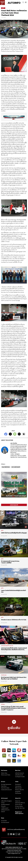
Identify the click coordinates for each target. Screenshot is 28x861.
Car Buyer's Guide (20, 776)
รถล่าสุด (3, 704)
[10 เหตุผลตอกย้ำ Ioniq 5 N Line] (14, 548)
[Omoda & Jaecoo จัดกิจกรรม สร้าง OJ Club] (14, 606)
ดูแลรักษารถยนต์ (5, 804)
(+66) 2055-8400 (18, 852)
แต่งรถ (3, 803)
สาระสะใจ (3, 806)
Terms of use (18, 804)
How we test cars (19, 808)
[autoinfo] (2, 2)
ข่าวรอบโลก (4, 820)
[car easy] (24, 755)
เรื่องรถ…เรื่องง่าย (19, 790)
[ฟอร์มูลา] (19, 750)
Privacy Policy (19, 806)
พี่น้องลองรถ (18, 788)
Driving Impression (6, 784)
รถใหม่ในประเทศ (19, 775)
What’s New (4, 773)
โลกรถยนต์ (18, 784)
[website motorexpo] (14, 750)
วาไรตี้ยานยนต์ (4, 808)
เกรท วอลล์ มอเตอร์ (16, 467)
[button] (13, 496)
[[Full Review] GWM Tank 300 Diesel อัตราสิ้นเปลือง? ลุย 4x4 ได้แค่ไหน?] (14, 664)
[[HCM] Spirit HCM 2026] (14, 484)
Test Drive (3, 786)
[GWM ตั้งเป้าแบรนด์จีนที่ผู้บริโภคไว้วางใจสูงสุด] (14, 519)
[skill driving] (14, 760)
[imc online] (9, 755)
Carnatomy (18, 786)
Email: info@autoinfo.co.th (14, 853)
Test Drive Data (5, 788)
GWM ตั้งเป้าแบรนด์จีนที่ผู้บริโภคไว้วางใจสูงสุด (14, 533)
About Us (17, 801)
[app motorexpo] (9, 750)
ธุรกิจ (3, 8)
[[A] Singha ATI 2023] (14, 117)
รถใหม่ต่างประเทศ (19, 773)
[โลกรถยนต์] (14, 755)
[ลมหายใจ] (19, 760)
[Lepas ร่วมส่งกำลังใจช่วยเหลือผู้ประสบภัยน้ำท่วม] (14, 577)
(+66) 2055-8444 (10, 852)
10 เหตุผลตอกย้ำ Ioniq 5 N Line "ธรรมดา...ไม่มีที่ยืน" (10, 562)
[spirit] (9, 760)
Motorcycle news (5, 775)
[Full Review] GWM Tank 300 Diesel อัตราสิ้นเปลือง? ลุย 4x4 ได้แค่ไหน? (13, 678)
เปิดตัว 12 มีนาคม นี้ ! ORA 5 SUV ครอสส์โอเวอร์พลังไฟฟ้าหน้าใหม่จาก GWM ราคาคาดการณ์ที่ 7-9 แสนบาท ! (13, 708)
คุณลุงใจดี (17, 791)
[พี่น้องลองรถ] (19, 755)
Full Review (3, 675)
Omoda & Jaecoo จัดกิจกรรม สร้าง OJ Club (13, 620)
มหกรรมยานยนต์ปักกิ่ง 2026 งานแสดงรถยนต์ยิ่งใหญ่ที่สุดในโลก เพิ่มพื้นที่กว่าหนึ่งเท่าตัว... (14, 649)
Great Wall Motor (6, 467)
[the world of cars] (24, 750)
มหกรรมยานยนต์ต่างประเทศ (7, 645)
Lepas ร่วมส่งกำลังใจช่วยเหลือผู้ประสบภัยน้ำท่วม (13, 591)
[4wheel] (4, 755)
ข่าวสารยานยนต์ (5, 822)
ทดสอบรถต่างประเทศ (6, 790)
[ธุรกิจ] (14, 724)
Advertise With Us (20, 803)
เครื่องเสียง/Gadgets (6, 801)
